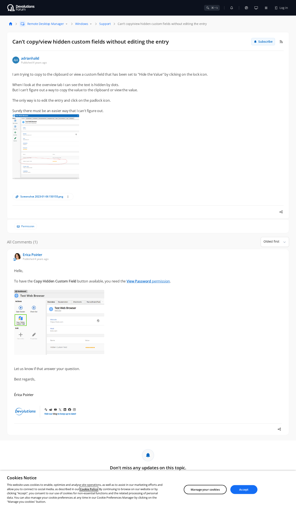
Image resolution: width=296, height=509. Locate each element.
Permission (27, 226)
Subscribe (265, 41)
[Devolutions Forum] (21, 8)
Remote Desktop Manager (45, 24)
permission (160, 281)
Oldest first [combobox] (271, 241)
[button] (282, 242)
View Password (139, 281)
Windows (81, 24)
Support (105, 24)
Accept (243, 489)
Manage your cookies (205, 489)
